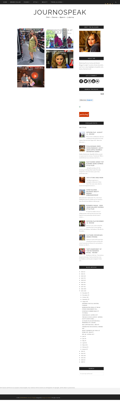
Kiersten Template (32, 397)
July (83, 336)
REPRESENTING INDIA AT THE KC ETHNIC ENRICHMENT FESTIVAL (59, 31)
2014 (82, 351)
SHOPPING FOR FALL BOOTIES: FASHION (31, 31)
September (85, 299)
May (83, 340)
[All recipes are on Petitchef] (84, 116)
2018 (82, 284)
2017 (82, 286)
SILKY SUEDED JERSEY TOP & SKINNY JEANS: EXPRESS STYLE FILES (95, 163)
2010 (82, 360)
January (84, 349)
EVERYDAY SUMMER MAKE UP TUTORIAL (60, 52)
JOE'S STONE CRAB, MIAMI (94, 177)
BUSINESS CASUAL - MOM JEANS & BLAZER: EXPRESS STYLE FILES (95, 207)
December (84, 293)
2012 (82, 355)
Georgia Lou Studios (46, 397)
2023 (82, 274)
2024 (82, 272)
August (84, 301)
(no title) (82, 127)
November (85, 295)
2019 (82, 282)
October (84, 297)
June (83, 338)
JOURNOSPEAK (60, 12)
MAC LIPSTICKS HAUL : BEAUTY (90, 324)
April (83, 343)
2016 (82, 289)
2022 (82, 276)
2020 (82, 280)
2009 (82, 362)
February (84, 347)
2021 (82, 278)
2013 (82, 353)
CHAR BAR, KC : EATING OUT (30, 69)
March (84, 345)
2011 (82, 357)
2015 (82, 291)
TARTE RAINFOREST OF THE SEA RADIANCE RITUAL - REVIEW (94, 250)
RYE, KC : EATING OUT (88, 334)
